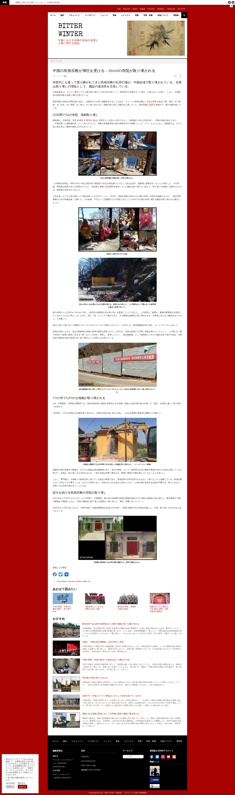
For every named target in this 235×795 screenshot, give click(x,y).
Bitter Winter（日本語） (114, 793)
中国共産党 (58, 92)
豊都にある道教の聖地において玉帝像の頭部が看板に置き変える (110, 714)
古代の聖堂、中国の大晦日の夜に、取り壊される (62, 609)
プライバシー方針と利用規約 (135, 793)
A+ (176, 76)
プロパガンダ (86, 325)
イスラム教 (83, 92)
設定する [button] (21, 783)
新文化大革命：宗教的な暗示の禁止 (127, 608)
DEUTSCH (181, 9)
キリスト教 (72, 92)
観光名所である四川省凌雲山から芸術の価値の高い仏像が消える (110, 624)
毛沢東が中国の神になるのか (95, 678)
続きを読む (10, 783)
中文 (119, 9)
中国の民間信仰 (62, 581)
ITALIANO (151, 9)
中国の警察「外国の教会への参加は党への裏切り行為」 (106, 660)
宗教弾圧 (79, 581)
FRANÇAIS (171, 9)
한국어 (135, 9)
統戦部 (97, 183)
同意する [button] (22, 787)
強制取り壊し (86, 581)
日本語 (142, 9)
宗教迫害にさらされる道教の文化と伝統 (94, 608)
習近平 (152, 105)
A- (180, 76)
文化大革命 (152, 101)
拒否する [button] (10, 787)
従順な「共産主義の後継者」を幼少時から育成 (102, 642)
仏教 (55, 501)
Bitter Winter (70, 30)
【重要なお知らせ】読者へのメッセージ (30, 2)
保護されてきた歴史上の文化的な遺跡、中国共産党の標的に (159, 609)
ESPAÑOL (161, 9)
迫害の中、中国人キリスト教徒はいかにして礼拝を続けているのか (111, 696)
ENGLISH (126, 9)
